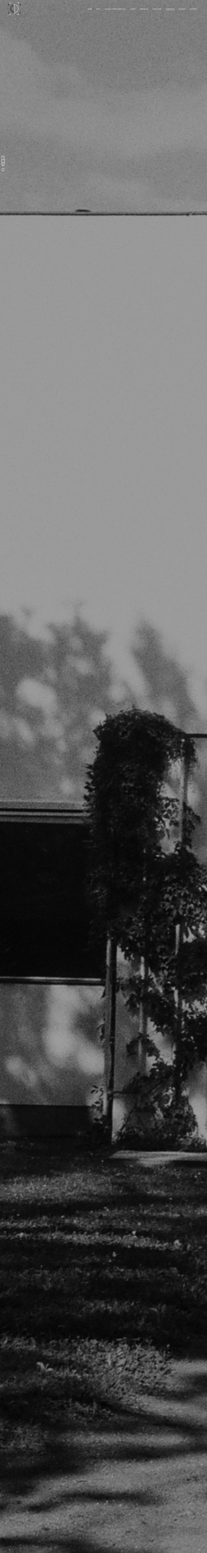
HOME (90, 9)
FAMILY (133, 9)
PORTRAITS (144, 9)
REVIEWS (193, 9)
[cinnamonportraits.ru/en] (14, 9)
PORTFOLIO (170, 9)
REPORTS (182, 9)
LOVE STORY (157, 9)
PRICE (98, 9)
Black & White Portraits (115, 9)
